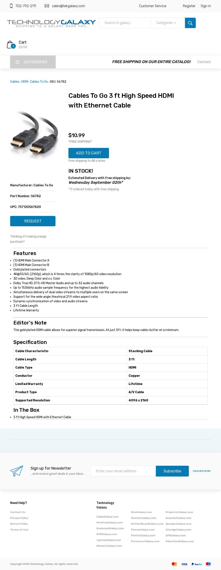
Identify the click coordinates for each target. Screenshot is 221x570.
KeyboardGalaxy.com (110, 528)
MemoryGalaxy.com (109, 545)
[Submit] (190, 23)
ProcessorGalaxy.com (145, 541)
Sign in (206, 6)
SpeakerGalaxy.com (178, 523)
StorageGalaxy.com (178, 529)
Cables (14, 82)
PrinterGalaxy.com (143, 535)
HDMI (24, 82)
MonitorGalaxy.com (143, 517)
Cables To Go (39, 82)
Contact (204, 62)
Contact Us (17, 512)
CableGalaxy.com (107, 516)
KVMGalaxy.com (106, 534)
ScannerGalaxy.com (178, 517)
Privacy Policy (19, 517)
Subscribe (172, 471)
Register (189, 6)
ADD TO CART (88, 153)
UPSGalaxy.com (176, 535)
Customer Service (152, 6)
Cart (23, 42)
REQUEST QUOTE (33, 222)
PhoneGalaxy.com (142, 529)
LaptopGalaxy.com (108, 540)
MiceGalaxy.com (141, 512)
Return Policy (19, 523)
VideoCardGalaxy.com (180, 541)
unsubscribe (202, 471)
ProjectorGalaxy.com (179, 512)
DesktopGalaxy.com (109, 522)
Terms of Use (19, 529)
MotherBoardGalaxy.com (147, 523)
